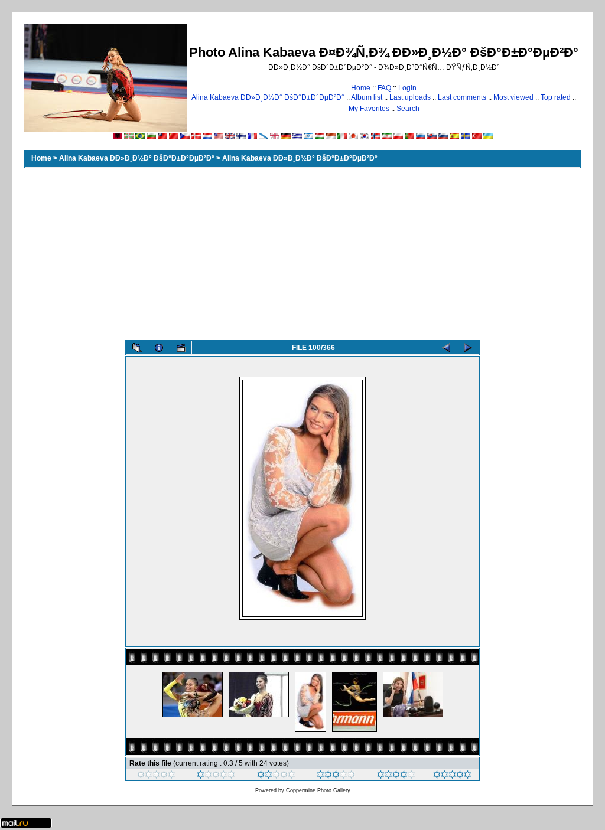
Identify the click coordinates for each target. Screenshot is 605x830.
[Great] (452, 776)
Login (407, 88)
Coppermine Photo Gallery (318, 790)
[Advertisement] (302, 251)
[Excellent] (396, 776)
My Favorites (369, 108)
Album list (366, 97)
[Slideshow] (180, 347)
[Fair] (276, 776)
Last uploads (410, 97)
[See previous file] (446, 347)
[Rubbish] (156, 776)
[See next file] (468, 347)
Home (360, 88)
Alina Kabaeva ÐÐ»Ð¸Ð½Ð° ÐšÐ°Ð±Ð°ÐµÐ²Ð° (267, 97)
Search (407, 108)
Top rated (556, 97)
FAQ (384, 88)
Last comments (462, 97)
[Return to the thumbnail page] (137, 347)
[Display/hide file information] (159, 347)
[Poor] (216, 776)
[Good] (336, 776)
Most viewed (513, 97)
